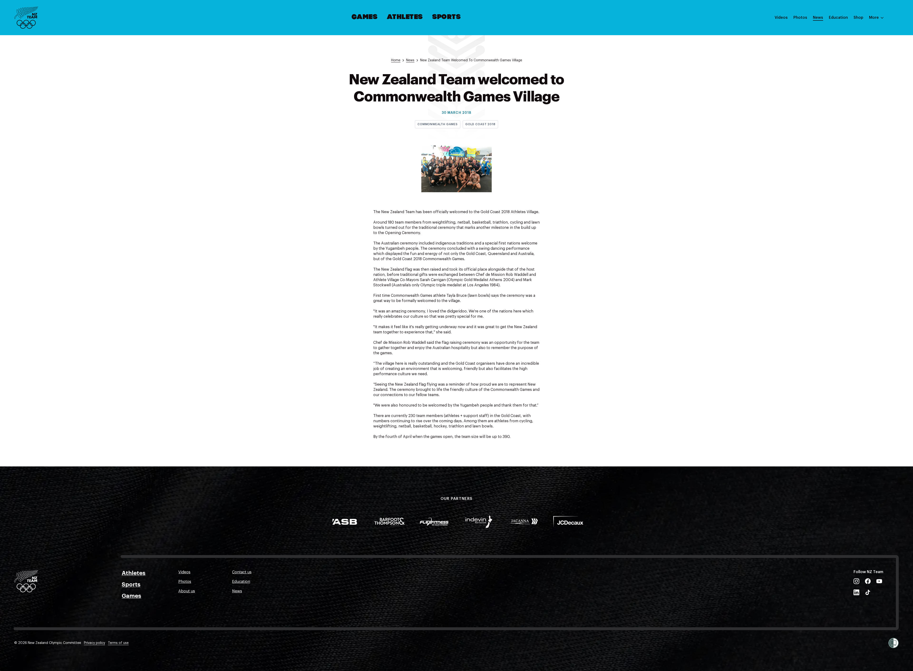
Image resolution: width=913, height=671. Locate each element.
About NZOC (840, 32)
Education (838, 17)
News (818, 17)
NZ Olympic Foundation (850, 70)
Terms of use (118, 643)
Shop (858, 17)
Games (365, 17)
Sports (446, 17)
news (410, 60)
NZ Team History (843, 51)
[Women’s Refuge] (893, 643)
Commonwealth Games (438, 124)
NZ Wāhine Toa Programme (853, 79)
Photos (800, 17)
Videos (781, 17)
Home (395, 60)
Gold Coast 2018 (480, 124)
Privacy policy (94, 643)
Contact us (242, 572)
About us (186, 591)
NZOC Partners (842, 60)
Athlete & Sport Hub (847, 41)
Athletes (405, 17)
